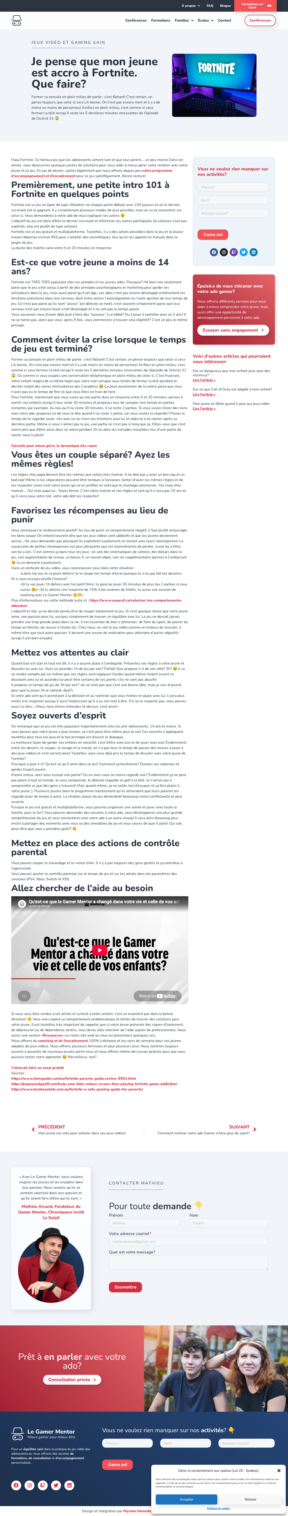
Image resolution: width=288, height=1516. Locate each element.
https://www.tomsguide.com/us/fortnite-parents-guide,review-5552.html (73, 1078)
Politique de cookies (218, 1508)
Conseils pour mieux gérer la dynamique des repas (54, 445)
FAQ (210, 6)
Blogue (225, 6)
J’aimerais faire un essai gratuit (37, 1067)
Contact (224, 20)
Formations (160, 20)
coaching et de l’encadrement (63, 1040)
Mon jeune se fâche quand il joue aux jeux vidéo (231, 403)
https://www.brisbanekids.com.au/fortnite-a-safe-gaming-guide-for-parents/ (77, 1089)
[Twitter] (56, 1485)
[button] (279, 1470)
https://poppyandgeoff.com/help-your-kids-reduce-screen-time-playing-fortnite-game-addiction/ (94, 1083)
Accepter (186, 1499)
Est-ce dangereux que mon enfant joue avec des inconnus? (231, 373)
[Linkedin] (254, 252)
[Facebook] (214, 252)
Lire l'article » (204, 380)
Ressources (52, 1035)
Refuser (250, 1499)
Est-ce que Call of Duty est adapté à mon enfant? (232, 389)
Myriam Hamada (137, 1511)
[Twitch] (234, 252)
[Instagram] (224, 252)
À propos (189, 6)
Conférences (136, 20)
